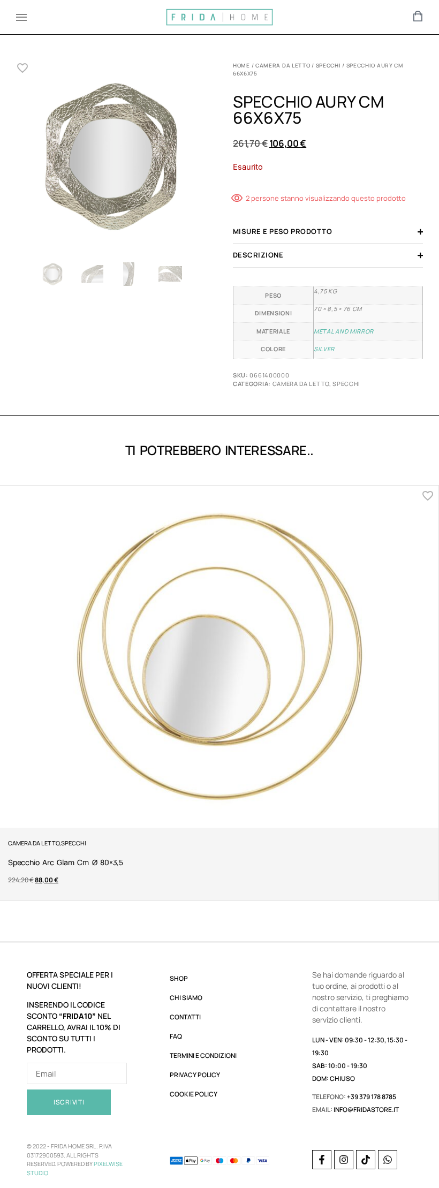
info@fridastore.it (366, 1109)
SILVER (324, 349)
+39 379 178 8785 (371, 1096)
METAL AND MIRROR (344, 331)
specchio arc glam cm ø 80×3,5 (65, 862)
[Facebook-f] (321, 1159)
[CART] (418, 16)
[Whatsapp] (387, 1159)
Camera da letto (283, 65)
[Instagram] (343, 1159)
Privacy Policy (195, 1074)
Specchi (328, 65)
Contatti (185, 1016)
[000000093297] (111, 159)
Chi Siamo (186, 997)
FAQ (176, 1036)
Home (241, 65)
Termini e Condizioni (203, 1055)
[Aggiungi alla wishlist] (22, 68)
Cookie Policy (193, 1094)
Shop (179, 978)
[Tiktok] (365, 1159)
